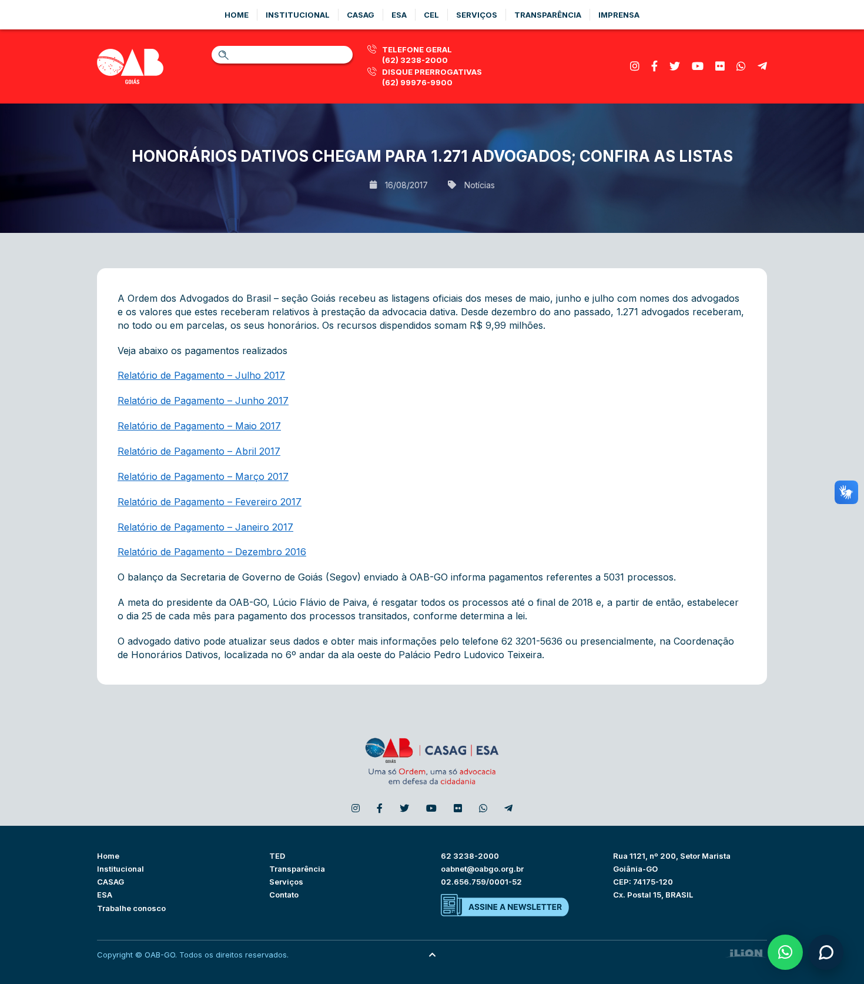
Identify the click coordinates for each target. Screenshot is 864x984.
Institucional (298, 14)
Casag (360, 14)
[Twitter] (674, 66)
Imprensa (618, 14)
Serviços (476, 14)
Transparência (547, 14)
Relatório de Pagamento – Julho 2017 (201, 375)
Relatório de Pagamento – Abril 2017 (199, 451)
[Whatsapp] (741, 66)
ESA (104, 894)
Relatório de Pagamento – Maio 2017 (199, 426)
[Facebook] (654, 66)
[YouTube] (698, 66)
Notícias (479, 185)
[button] (785, 952)
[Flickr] (720, 66)
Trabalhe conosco (131, 908)
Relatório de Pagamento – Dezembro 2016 (212, 552)
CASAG (110, 881)
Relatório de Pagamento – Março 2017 (203, 476)
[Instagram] (634, 66)
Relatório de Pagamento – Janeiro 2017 (205, 527)
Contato (284, 894)
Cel (431, 14)
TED (277, 855)
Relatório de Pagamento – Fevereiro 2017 (210, 502)
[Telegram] (762, 66)
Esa (399, 14)
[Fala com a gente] (825, 952)
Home (237, 14)
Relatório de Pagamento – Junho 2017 (203, 400)
